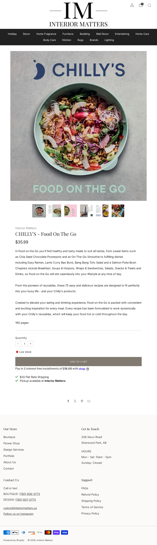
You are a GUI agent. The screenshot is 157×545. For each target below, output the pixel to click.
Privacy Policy (90, 513)
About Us (9, 462)
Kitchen (66, 39)
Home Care (142, 33)
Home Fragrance (46, 33)
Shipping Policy (91, 500)
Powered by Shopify (13, 540)
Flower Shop (11, 443)
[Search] (149, 5)
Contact (8, 468)
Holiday (12, 33)
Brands (94, 39)
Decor (26, 33)
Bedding (85, 33)
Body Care (49, 39)
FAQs (84, 488)
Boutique (9, 437)
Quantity (21, 337)
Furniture (68, 33)
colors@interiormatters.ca (20, 508)
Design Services (13, 449)
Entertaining (122, 33)
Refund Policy (90, 494)
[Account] (132, 5)
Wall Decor (102, 33)
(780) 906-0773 (29, 494)
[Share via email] (89, 401)
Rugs (80, 39)
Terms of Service (92, 507)
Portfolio (8, 455)
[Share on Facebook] (68, 401)
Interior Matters (26, 228)
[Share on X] (75, 401)
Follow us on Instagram (18, 513)
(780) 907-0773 (25, 499)
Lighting (109, 39)
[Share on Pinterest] (82, 401)
